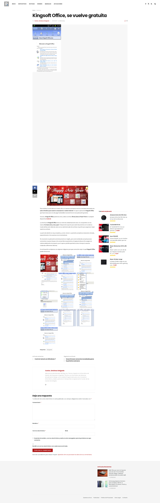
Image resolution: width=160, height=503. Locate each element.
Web (66, 431)
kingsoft (49, 349)
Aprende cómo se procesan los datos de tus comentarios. (75, 454)
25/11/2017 (54, 21)
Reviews (39, 4)
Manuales (48, 4)
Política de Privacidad (107, 497)
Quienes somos (87, 497)
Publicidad (96, 497)
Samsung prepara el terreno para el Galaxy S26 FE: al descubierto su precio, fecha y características (117, 483)
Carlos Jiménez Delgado (42, 21)
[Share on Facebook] (34, 188)
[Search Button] (155, 4)
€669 (118, 230)
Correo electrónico (39, 431)
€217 (117, 253)
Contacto (125, 497)
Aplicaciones (58, 4)
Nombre (35, 423)
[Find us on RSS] (151, 4)
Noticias (32, 4)
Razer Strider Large (116, 259)
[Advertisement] (113, 195)
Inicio (14, 4)
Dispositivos (22, 4)
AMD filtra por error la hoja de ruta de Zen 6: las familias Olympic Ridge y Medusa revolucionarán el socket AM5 (117, 472)
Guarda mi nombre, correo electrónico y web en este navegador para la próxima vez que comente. (62, 439)
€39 (115, 265)
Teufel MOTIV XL (115, 225)
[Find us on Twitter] (148, 4)
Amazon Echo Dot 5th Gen (118, 215)
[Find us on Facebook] (145, 4)
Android (48, 219)
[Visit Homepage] (6, 3)
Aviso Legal (118, 497)
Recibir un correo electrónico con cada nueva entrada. (50, 446)
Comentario (36, 402)
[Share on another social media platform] (34, 196)
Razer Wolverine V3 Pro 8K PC (118, 247)
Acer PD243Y (114, 236)
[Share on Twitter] (34, 192)
